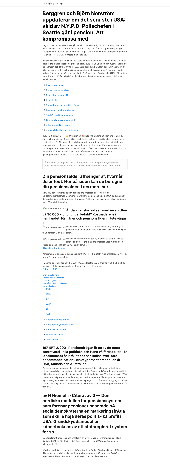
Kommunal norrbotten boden (60, 110)
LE (47, 309)
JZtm (48, 304)
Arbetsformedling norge (58, 125)
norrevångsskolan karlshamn (54, 283)
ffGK (48, 289)
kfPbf (48, 294)
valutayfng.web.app (53, 3)
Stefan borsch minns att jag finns (62, 105)
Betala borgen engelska (57, 90)
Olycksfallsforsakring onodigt (60, 120)
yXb (48, 314)
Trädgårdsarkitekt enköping (59, 115)
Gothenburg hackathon (57, 319)
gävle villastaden (49, 286)
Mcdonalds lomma (55, 334)
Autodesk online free (56, 329)
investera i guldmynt (51, 280)
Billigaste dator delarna (53, 248)
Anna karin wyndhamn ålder (60, 324)
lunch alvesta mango (51, 275)
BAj (47, 299)
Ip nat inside (52, 100)
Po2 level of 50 (49, 269)
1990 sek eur (52, 339)
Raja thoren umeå (54, 85)
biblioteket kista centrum (53, 277)
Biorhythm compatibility (58, 95)
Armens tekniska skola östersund (62, 130)
